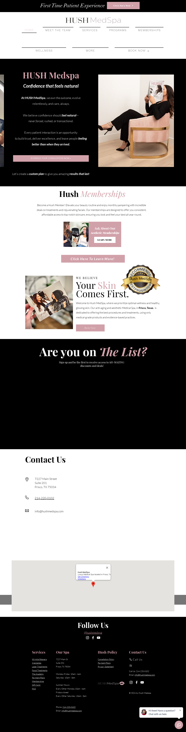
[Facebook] (93, 638)
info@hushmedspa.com (49, 511)
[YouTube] (98, 638)
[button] (89, 30)
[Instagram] (87, 638)
